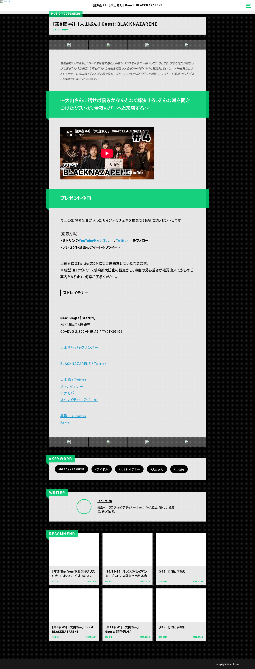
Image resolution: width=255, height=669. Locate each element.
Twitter (122, 240)
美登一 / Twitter (73, 416)
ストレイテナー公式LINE (79, 400)
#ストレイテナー (129, 469)
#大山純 (179, 469)
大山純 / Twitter (73, 379)
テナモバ (67, 393)
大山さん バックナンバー (79, 347)
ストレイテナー (71, 386)
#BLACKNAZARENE (71, 469)
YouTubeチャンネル (94, 240)
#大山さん (156, 469)
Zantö (65, 422)
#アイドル (101, 469)
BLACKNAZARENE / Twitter (83, 363)
